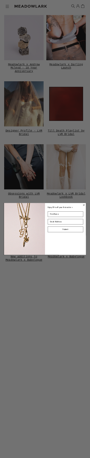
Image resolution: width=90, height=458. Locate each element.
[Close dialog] (84, 205)
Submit (65, 229)
